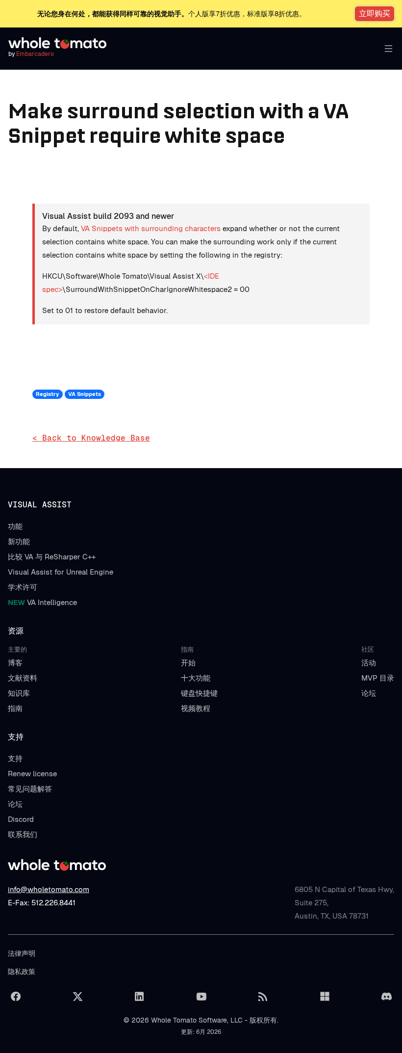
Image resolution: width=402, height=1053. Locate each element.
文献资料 (22, 678)
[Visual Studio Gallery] (324, 996)
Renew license (32, 773)
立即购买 (374, 13)
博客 (15, 662)
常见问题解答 (30, 788)
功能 (15, 526)
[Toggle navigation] (386, 48)
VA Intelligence (42, 602)
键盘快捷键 (199, 693)
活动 (368, 662)
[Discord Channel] (386, 996)
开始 (188, 662)
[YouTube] (201, 996)
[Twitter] (77, 996)
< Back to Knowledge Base (91, 438)
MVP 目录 (377, 678)
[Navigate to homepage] (57, 43)
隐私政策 (21, 971)
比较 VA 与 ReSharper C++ (52, 556)
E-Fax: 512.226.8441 (41, 902)
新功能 (19, 541)
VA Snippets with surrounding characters (151, 228)
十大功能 (195, 678)
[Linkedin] (139, 996)
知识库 (19, 693)
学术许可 (22, 587)
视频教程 (195, 708)
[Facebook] (16, 996)
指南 (15, 708)
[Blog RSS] (263, 996)
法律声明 (21, 953)
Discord (21, 819)
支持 (15, 758)
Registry (47, 394)
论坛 (368, 693)
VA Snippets (84, 394)
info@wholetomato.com (48, 889)
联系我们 (22, 834)
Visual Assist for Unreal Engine (60, 572)
